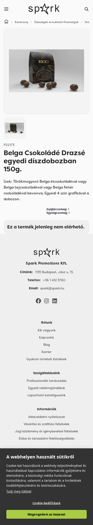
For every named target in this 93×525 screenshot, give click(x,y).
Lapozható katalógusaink (46, 395)
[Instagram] (46, 301)
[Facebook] (38, 301)
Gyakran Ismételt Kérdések (46, 359)
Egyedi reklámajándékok (46, 388)
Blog (46, 345)
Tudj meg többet (18, 491)
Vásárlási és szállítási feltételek (46, 424)
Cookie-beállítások (46, 503)
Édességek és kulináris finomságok (56, 22)
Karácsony (21, 22)
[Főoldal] (46, 252)
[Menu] (6, 9)
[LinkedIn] (54, 301)
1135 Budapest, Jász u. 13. (54, 272)
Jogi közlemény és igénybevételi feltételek (46, 431)
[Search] (86, 9)
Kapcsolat (46, 337)
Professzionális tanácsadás (47, 381)
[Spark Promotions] (44, 9)
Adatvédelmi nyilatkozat (46, 417)
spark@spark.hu (52, 288)
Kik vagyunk (47, 330)
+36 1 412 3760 (54, 280)
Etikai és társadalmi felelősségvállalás (46, 438)
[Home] (6, 22)
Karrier (46, 352)
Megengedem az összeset (46, 514)
